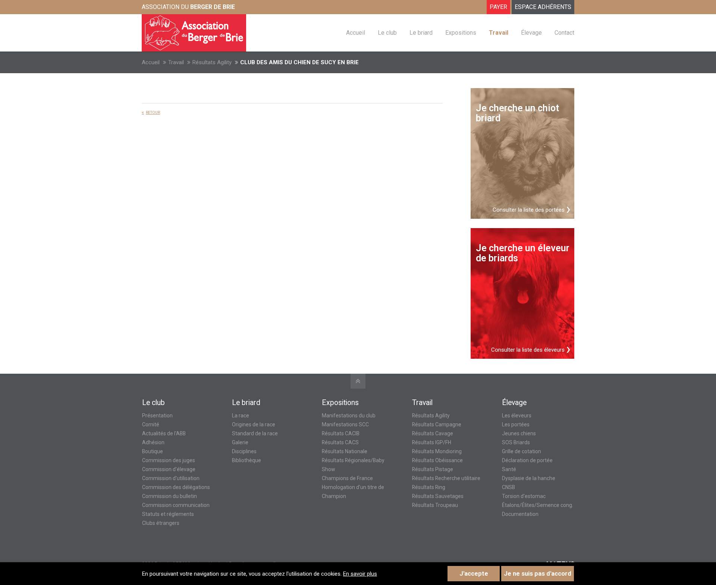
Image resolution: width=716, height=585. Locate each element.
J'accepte (473, 573)
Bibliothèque (246, 460)
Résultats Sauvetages (438, 496)
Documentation (520, 514)
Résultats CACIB (340, 433)
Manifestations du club (349, 415)
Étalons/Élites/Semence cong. (537, 505)
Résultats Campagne (436, 424)
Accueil (151, 62)
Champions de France (347, 478)
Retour (153, 113)
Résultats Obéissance (437, 460)
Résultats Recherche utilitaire (446, 478)
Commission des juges (168, 460)
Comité (150, 424)
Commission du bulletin (169, 496)
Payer (498, 6)
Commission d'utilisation (171, 478)
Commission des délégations (176, 487)
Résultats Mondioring (437, 451)
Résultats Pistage (432, 469)
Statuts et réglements (168, 514)
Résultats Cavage (432, 433)
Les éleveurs (516, 415)
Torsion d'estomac (524, 496)
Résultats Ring (428, 487)
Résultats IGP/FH (431, 442)
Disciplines (244, 451)
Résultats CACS (340, 442)
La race (240, 415)
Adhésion (153, 442)
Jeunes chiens (519, 433)
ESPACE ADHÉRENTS (543, 6)
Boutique (152, 451)
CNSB (508, 487)
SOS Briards (516, 442)
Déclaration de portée (527, 460)
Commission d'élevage (168, 469)
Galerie (240, 442)
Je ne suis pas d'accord (537, 573)
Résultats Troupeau (435, 505)
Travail (176, 62)
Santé (509, 469)
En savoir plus (360, 573)
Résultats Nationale (344, 451)
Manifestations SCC (345, 424)
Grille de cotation (521, 451)
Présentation (157, 415)
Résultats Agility (212, 62)
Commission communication (176, 505)
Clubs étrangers (160, 523)
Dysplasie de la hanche (528, 478)
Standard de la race (255, 433)
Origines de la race (253, 424)
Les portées (516, 424)
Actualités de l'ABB (164, 433)
